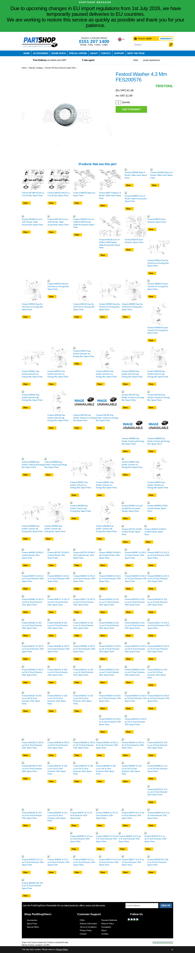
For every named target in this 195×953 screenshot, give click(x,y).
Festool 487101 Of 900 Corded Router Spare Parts (132, 532)
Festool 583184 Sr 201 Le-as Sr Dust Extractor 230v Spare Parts (58, 625)
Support (119, 53)
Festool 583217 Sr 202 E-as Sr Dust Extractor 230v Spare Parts (158, 625)
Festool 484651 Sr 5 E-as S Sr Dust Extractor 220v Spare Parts (107, 839)
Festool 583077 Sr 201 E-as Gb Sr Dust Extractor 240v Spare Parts (59, 602)
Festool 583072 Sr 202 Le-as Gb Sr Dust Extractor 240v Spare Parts (57, 700)
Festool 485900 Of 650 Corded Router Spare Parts (157, 508)
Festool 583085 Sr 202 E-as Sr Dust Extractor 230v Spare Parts (59, 649)
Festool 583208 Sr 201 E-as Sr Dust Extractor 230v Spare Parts (110, 578)
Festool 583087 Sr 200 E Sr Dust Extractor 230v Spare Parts (135, 555)
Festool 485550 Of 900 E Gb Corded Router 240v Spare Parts (110, 555)
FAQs (82, 920)
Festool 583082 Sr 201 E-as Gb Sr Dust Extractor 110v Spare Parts (158, 578)
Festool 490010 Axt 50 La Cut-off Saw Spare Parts (59, 194)
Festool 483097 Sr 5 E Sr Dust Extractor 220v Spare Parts (81, 815)
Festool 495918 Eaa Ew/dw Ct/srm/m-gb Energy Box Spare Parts (132, 374)
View (25, 203)
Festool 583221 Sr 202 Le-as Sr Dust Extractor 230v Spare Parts (58, 672)
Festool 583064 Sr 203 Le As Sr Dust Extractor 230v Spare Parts (107, 745)
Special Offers (78, 53)
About (94, 53)
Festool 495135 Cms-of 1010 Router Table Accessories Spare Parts (58, 222)
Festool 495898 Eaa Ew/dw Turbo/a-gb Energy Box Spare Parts (133, 441)
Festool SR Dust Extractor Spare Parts (60, 68)
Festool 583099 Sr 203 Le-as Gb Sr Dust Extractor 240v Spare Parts (106, 770)
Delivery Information (88, 923)
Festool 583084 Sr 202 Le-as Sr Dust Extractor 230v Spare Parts (109, 672)
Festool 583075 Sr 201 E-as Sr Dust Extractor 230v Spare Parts (158, 555)
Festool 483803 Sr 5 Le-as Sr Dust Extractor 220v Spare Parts (59, 862)
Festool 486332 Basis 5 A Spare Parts (84, 194)
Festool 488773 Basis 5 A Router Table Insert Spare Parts (110, 195)
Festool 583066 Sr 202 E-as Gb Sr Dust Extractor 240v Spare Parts (158, 649)
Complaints (106, 927)
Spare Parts (58, 53)
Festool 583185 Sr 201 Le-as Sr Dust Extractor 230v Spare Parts (109, 625)
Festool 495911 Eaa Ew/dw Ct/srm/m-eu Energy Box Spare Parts (32, 374)
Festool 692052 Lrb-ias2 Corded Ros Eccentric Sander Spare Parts (132, 508)
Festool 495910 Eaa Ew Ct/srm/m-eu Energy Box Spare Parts (158, 263)
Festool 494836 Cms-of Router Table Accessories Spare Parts (136, 198)
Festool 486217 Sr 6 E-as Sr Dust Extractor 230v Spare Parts (110, 862)
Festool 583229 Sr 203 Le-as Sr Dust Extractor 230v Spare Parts (157, 745)
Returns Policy (107, 923)
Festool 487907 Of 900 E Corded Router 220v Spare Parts (58, 555)
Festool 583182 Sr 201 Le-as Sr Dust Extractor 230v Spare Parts (109, 602)
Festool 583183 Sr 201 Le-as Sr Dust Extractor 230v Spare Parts (157, 602)
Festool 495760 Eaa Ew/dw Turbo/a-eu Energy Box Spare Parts (84, 417)
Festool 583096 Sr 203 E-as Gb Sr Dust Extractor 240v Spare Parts (59, 745)
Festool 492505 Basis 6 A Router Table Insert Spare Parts (161, 175)
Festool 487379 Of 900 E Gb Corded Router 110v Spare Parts (84, 555)
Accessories (40, 53)
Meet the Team (135, 53)
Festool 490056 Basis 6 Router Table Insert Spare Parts (136, 175)
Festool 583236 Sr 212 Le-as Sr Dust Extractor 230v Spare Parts (157, 792)
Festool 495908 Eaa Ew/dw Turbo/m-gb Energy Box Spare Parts (32, 528)
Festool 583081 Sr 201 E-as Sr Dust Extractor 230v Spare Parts (59, 578)
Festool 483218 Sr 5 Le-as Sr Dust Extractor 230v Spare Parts (155, 839)
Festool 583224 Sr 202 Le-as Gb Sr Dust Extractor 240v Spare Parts (157, 673)
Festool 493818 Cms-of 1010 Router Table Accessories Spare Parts (32, 222)
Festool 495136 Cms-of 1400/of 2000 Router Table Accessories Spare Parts (109, 243)
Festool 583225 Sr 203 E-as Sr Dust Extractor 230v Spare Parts (158, 698)
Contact (106, 53)
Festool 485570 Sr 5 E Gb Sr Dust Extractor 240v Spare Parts (133, 815)
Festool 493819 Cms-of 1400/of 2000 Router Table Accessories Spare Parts (83, 223)
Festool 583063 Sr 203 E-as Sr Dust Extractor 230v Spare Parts (110, 698)
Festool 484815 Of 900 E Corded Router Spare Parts (155, 532)
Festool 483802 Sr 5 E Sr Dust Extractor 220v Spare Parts (107, 815)
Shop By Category (36, 68)
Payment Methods (109, 920)
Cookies (104, 934)
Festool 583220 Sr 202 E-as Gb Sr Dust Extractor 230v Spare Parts (110, 649)
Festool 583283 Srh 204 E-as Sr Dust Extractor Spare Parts (157, 862)
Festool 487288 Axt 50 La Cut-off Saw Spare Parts (33, 194)
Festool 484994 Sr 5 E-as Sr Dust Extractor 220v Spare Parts (158, 815)
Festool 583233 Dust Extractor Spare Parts (134, 240)
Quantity (126, 102)
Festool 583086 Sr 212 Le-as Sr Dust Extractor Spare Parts (157, 768)
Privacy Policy (86, 930)
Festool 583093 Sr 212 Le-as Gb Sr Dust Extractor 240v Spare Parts (57, 817)
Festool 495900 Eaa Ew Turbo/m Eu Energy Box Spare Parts (109, 306)
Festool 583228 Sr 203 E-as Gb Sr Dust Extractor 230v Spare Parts (136, 721)
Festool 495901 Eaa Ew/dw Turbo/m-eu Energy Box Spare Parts (80, 485)
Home (26, 53)
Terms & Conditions (88, 927)
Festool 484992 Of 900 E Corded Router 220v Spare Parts (33, 555)
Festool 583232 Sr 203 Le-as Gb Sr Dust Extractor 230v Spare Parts (57, 770)
